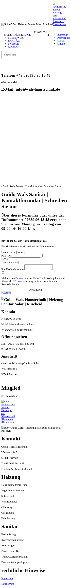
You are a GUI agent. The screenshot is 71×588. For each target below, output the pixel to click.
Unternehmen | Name (12, 252)
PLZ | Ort (6, 255)
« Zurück (6, 292)
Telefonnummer (9, 262)
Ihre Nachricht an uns (12, 269)
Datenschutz (63, 37)
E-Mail (5, 259)
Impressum (7, 578)
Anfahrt (61, 43)
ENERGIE (13, 43)
